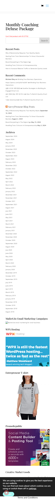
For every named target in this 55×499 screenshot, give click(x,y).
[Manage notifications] (6, 492)
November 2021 (11, 198)
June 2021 (9, 214)
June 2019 (9, 286)
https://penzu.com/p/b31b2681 (17, 82)
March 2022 (10, 185)
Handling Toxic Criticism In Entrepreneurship (21, 65)
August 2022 (10, 175)
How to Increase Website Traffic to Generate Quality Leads (26, 68)
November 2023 (11, 149)
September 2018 (11, 308)
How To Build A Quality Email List (31, 100)
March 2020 (10, 263)
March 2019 (10, 292)
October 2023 (10, 152)
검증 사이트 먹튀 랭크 (13, 88)
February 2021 (11, 227)
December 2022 (11, 165)
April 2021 (9, 221)
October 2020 (10, 240)
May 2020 (9, 256)
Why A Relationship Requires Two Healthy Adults (23, 53)
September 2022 (11, 172)
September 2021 (11, 204)
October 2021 (10, 201)
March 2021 (10, 224)
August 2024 (10, 139)
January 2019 (10, 299)
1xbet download (11, 100)
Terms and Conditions (27, 497)
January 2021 (10, 230)
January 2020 (10, 269)
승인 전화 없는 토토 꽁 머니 (15, 94)
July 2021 (9, 211)
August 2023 (10, 159)
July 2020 (9, 250)
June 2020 (9, 253)
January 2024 (10, 146)
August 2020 (10, 247)
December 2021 (11, 195)
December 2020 (11, 234)
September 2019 (11, 279)
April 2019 (9, 289)
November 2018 (11, 302)
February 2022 (11, 188)
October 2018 (10, 305)
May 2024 (9, 143)
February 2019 (11, 295)
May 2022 (9, 178)
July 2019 (9, 282)
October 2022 (10, 169)
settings (32, 488)
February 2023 (11, 162)
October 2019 (10, 276)
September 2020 (11, 243)
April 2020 (9, 260)
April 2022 (9, 182)
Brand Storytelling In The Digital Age (18, 62)
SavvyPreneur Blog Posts (21, 106)
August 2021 (10, 208)
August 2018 (10, 312)
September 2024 (11, 136)
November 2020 (11, 237)
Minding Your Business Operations (30, 79)
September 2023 (11, 156)
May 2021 (9, 217)
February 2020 (11, 266)
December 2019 (11, 273)
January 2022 (10, 191)
